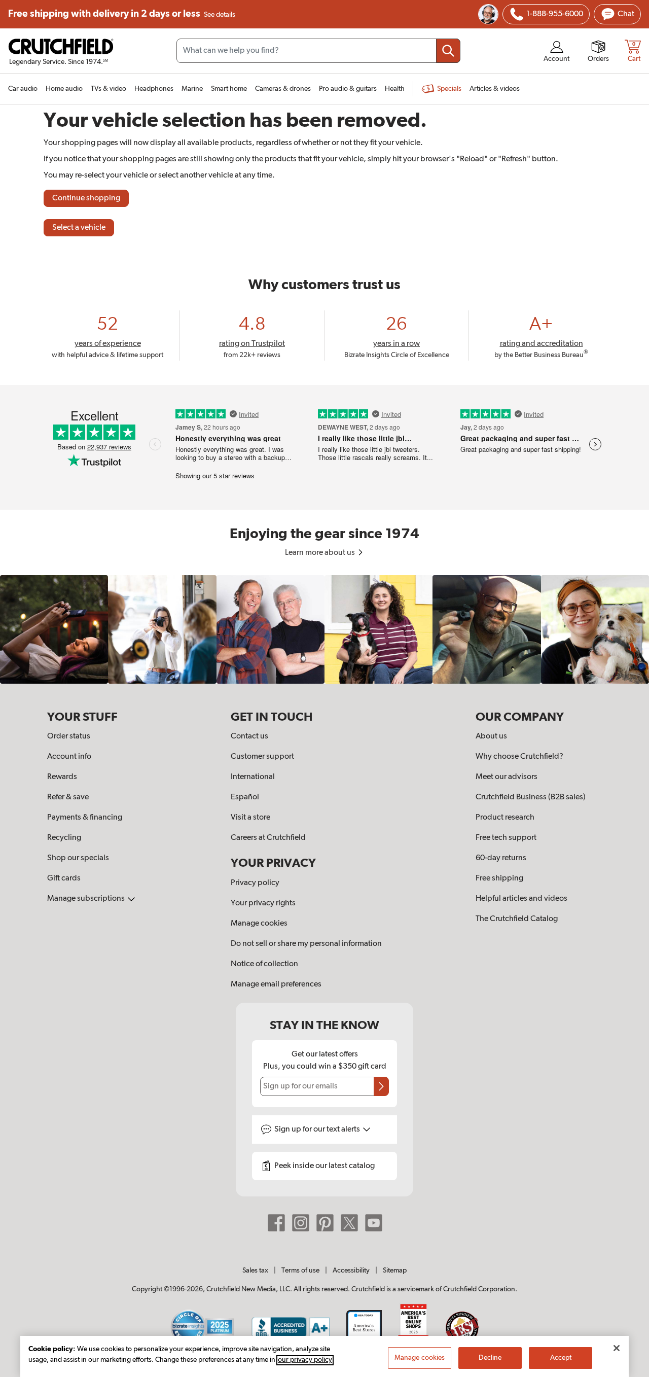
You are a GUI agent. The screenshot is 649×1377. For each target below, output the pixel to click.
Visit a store (250, 818)
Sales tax (255, 1270)
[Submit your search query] (448, 51)
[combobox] (318, 51)
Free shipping (121, 14)
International (253, 777)
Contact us (249, 736)
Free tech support (506, 838)
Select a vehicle (78, 228)
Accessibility (351, 1270)
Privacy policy (255, 883)
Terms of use (300, 1270)
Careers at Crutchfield (268, 838)
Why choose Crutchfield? (519, 757)
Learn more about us (320, 553)
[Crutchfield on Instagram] (301, 1223)
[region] (324, 629)
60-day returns (501, 858)
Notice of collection (264, 964)
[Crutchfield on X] (349, 1223)
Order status (68, 736)
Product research (505, 818)
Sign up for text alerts (318, 1129)
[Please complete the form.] (381, 1086)
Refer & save (68, 797)
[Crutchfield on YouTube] (374, 1223)
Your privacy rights (263, 903)
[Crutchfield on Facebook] (276, 1223)
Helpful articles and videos (521, 899)
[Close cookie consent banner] (616, 1348)
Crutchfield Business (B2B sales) (531, 797)
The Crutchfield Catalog (517, 919)
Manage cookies (259, 924)
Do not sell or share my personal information (306, 944)
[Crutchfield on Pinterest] (325, 1223)
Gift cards (64, 878)
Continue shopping (86, 198)
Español (245, 797)
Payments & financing (84, 818)
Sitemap (395, 1270)
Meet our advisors (506, 777)
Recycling (64, 838)
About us (491, 736)
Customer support (262, 757)
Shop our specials (78, 858)
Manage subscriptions (86, 899)
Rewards (62, 777)
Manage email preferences (276, 984)
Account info (69, 757)
